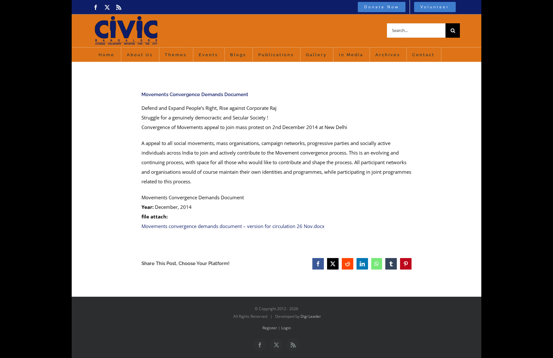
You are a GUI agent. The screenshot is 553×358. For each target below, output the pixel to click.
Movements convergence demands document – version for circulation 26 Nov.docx (233, 226)
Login (286, 328)
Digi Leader (311, 316)
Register (269, 328)
